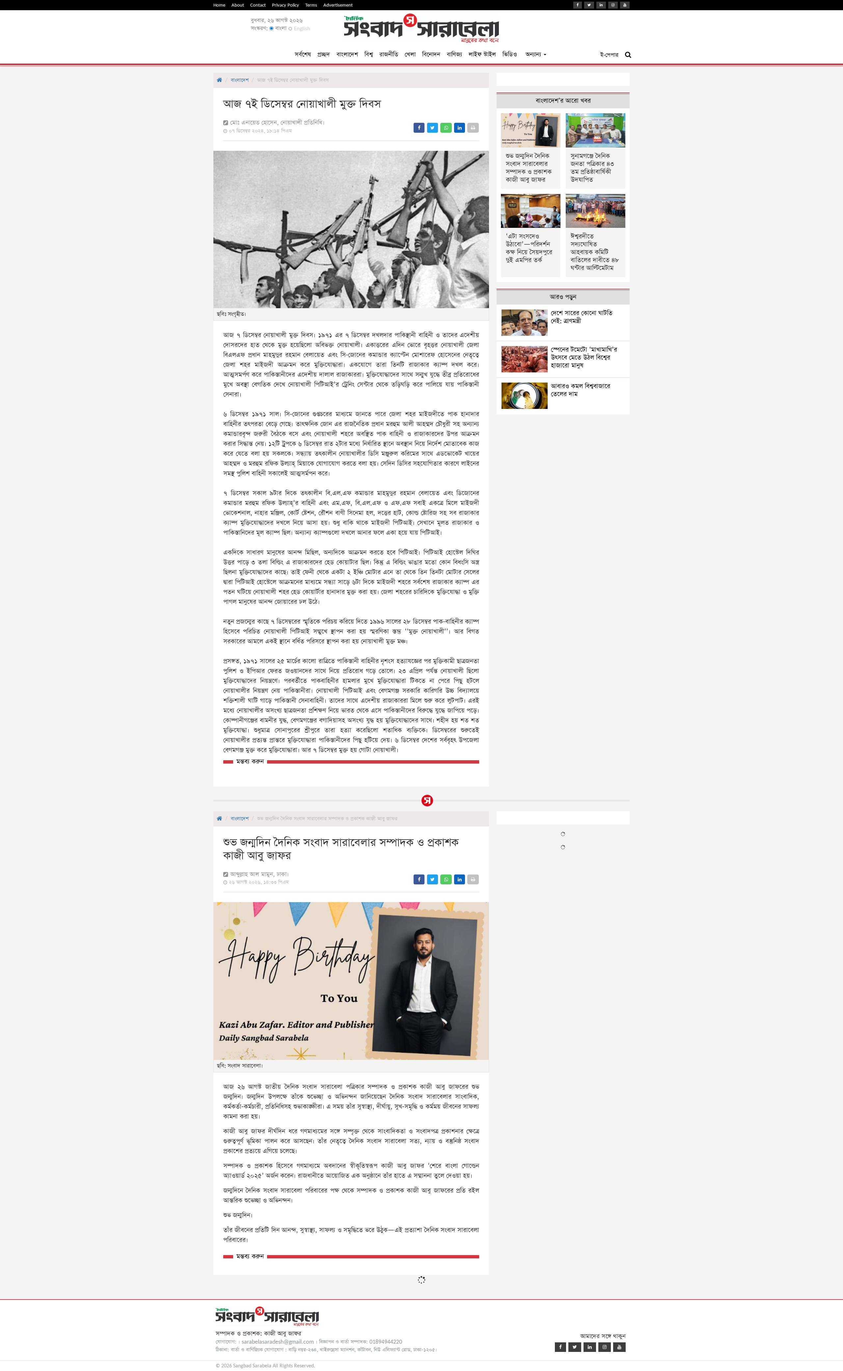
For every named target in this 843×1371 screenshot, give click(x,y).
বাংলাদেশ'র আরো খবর (563, 100)
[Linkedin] (601, 5)
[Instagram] (613, 5)
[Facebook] (577, 5)
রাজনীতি (388, 54)
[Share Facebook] (419, 127)
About (237, 5)
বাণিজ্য (454, 54)
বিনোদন (431, 54)
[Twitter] (589, 5)
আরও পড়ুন (563, 297)
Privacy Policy (285, 5)
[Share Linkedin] (459, 127)
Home (219, 5)
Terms (311, 5)
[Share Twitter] (432, 127)
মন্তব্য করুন (250, 761)
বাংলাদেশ (347, 54)
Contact (258, 5)
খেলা (410, 54)
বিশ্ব (369, 54)
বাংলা (280, 28)
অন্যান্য (534, 54)
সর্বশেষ (303, 54)
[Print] (473, 128)
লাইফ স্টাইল (482, 54)
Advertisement (338, 5)
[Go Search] (628, 55)
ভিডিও (510, 54)
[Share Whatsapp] (446, 128)
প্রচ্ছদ (323, 54)
